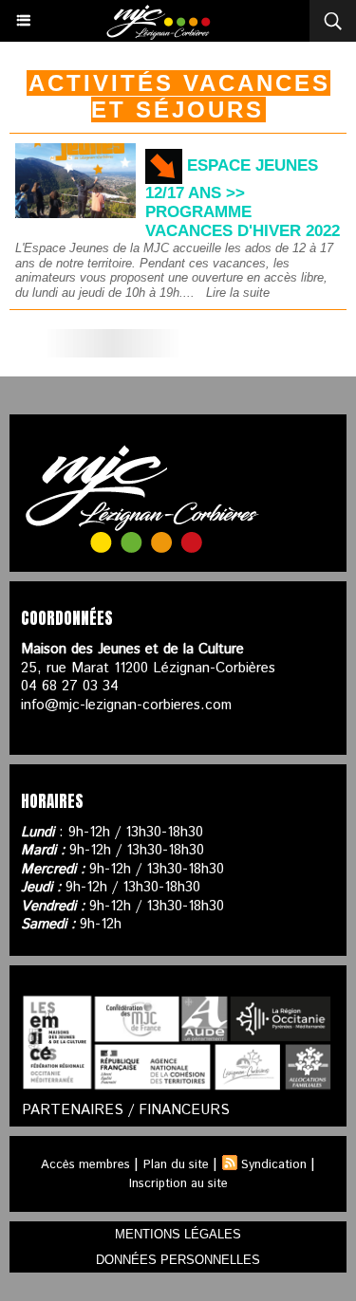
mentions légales (178, 1234)
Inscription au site (178, 1184)
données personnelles (178, 1260)
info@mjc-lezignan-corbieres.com (126, 705)
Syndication (274, 1165)
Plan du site (176, 1165)
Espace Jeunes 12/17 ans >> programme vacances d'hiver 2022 (242, 198)
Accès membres (85, 1165)
